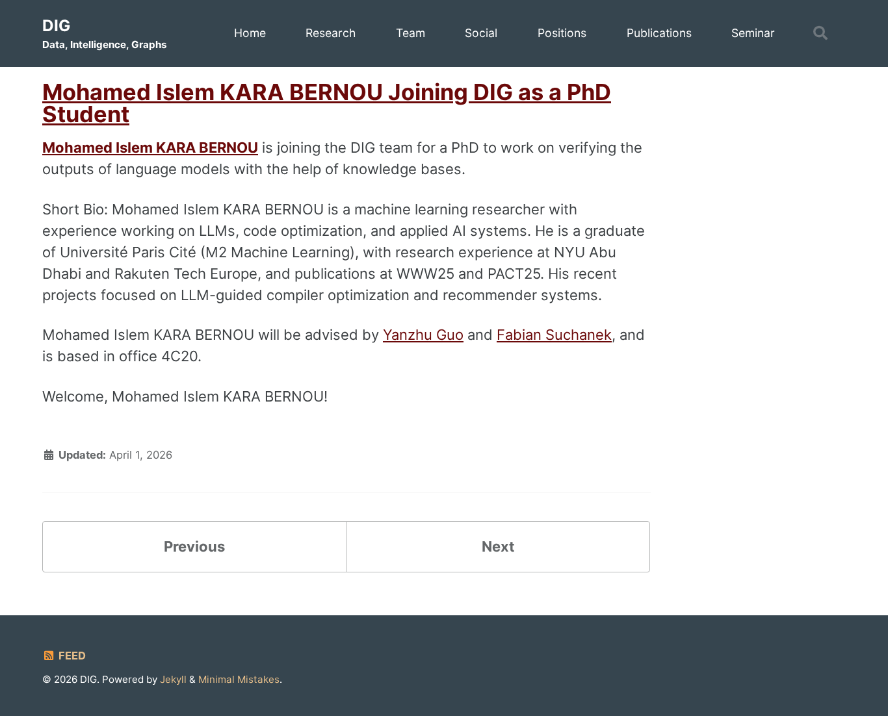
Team (410, 33)
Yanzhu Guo (423, 334)
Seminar (753, 33)
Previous (194, 546)
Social (481, 33)
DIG (104, 33)
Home (250, 33)
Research (331, 33)
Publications (659, 33)
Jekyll (173, 679)
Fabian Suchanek (554, 334)
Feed (71, 655)
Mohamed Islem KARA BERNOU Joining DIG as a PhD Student (326, 103)
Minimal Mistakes (239, 679)
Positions (562, 33)
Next (498, 546)
